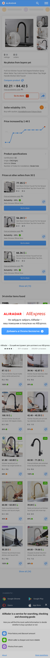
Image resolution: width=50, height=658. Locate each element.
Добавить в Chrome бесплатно (23, 331)
